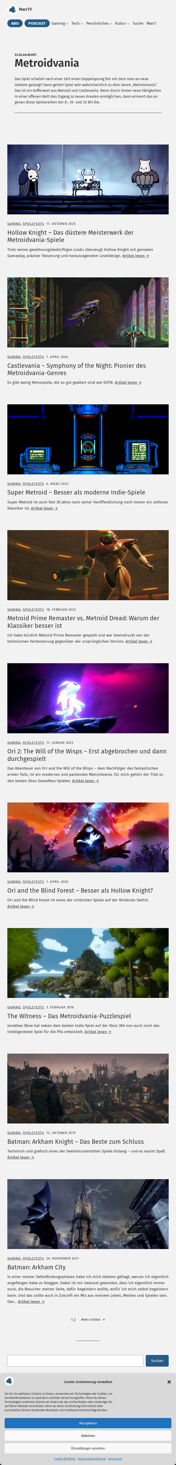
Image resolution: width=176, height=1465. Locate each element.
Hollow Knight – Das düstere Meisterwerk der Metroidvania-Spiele (70, 236)
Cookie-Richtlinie (64, 1458)
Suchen (157, 1361)
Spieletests (33, 224)
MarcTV (25, 9)
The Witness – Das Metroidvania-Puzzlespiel (69, 1016)
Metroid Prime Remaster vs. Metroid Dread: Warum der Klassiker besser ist (83, 622)
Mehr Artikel (93, 1320)
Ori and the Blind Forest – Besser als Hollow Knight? (80, 890)
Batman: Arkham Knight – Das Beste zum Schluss (75, 1141)
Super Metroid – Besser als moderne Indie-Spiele (76, 492)
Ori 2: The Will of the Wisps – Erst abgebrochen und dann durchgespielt (87, 755)
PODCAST (37, 23)
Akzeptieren (88, 1423)
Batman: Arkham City (36, 1267)
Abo (15, 23)
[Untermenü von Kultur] (128, 23)
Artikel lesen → (135, 255)
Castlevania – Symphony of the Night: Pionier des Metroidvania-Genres (76, 369)
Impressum (115, 1458)
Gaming (14, 224)
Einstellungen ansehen (88, 1448)
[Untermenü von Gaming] (67, 23)
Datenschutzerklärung (92, 1458)
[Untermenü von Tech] (82, 23)
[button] (169, 1382)
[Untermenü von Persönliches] (111, 23)
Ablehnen (88, 1436)
